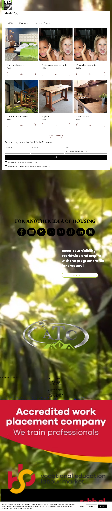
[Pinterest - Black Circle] (61, 232)
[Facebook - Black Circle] (21, 232)
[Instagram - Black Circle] (51, 232)
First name (9, 147)
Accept (102, 506)
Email (67, 147)
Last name (34, 147)
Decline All (91, 506)
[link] (10, 23)
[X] (41, 232)
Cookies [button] (81, 506)
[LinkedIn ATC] (80, 232)
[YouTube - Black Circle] (31, 232)
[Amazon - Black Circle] (90, 232)
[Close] (109, 506)
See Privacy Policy (25, 508)
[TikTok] (70, 232)
